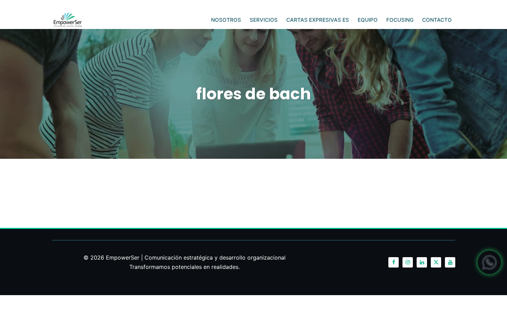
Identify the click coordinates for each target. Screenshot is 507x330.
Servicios (264, 20)
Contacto (437, 20)
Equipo (368, 20)
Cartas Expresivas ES (317, 20)
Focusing (400, 20)
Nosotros (226, 20)
